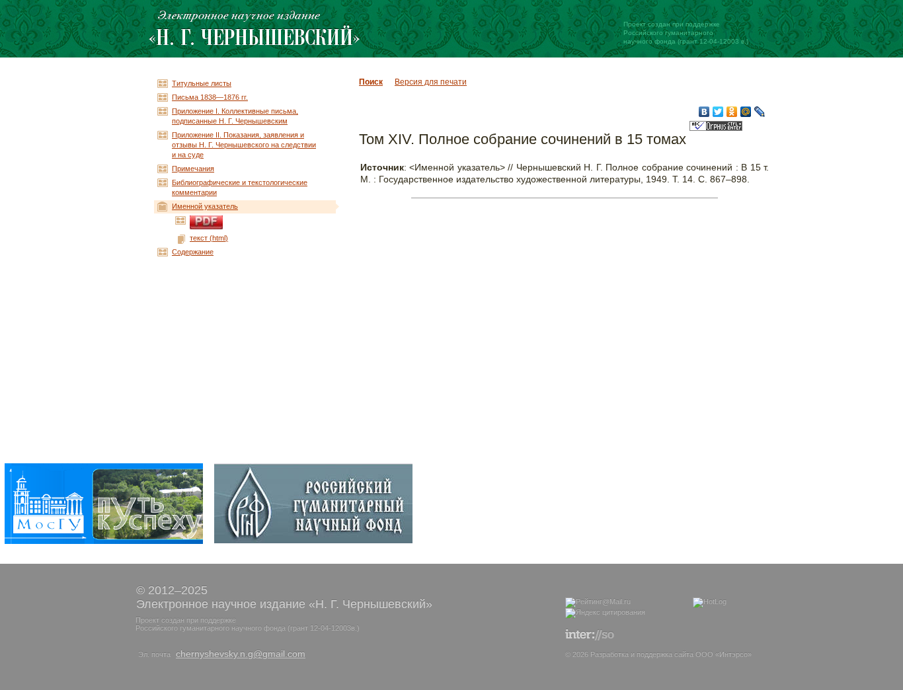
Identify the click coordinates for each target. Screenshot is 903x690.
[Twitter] (718, 111)
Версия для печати (431, 82)
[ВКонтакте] (704, 111)
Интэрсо (733, 654)
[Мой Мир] (746, 111)
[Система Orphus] (715, 128)
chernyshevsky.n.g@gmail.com (240, 653)
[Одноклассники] (732, 111)
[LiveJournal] (760, 111)
